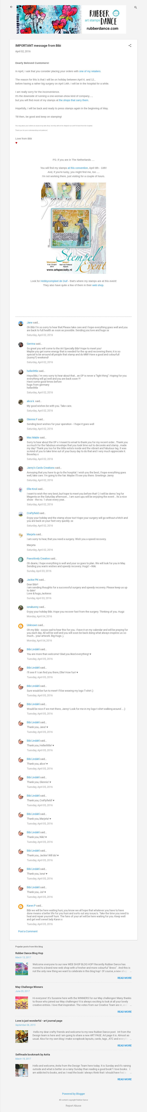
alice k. (31, 401)
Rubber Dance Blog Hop (29, 953)
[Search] (135, 7)
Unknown (32, 625)
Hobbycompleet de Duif (54, 281)
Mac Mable (33, 437)
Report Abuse (73, 1105)
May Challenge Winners (29, 986)
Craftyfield (33, 513)
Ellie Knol (32, 488)
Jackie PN (32, 579)
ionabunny (33, 606)
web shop (97, 285)
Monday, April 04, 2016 (39, 616)
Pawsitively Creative (38, 558)
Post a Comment (27, 931)
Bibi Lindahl (33, 649)
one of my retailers (89, 71)
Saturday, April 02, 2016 (40, 334)
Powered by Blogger (73, 1093)
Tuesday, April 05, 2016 (40, 658)
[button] (130, 46)
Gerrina (31, 343)
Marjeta (31, 534)
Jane (29, 322)
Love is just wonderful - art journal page (38, 1020)
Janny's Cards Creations (41, 467)
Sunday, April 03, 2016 (39, 570)
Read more (125, 977)
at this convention (78, 168)
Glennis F (32, 419)
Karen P (31, 905)
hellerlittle (32, 370)
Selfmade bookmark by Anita (32, 1054)
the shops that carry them (73, 100)
